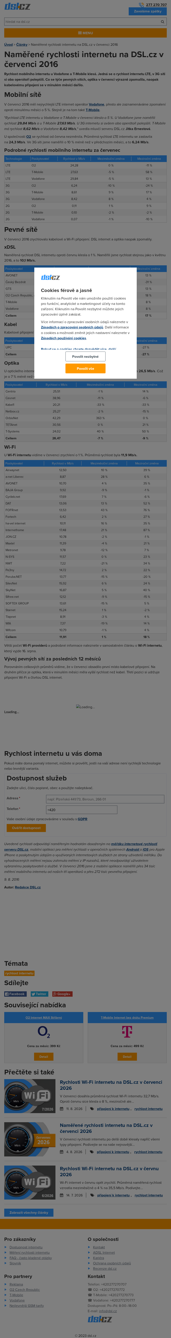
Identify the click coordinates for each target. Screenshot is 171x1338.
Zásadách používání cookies (63, 338)
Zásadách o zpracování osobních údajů (72, 327)
